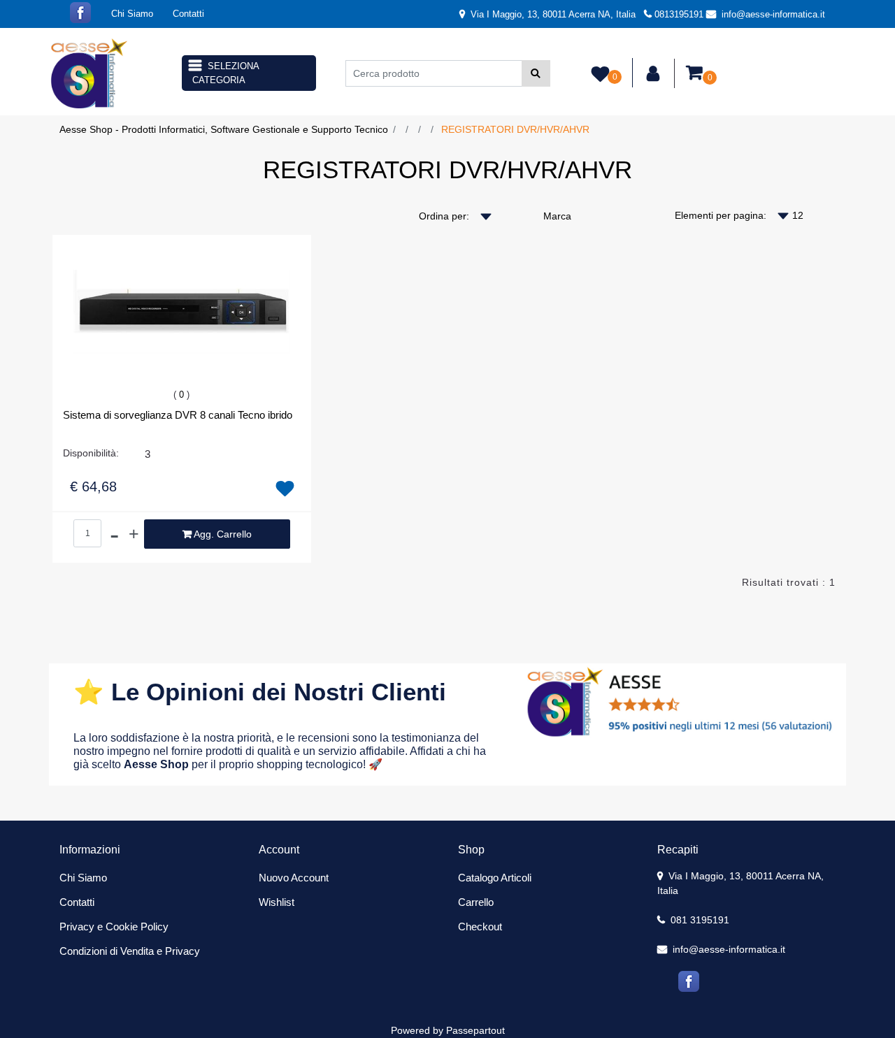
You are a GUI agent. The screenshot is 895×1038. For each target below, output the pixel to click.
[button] (536, 73)
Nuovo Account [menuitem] (294, 878)
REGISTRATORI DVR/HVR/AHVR (515, 129)
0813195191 (678, 14)
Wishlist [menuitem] (276, 902)
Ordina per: (444, 216)
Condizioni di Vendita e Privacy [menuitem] (129, 951)
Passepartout (475, 1030)
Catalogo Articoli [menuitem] (494, 878)
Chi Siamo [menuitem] (132, 13)
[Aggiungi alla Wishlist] (285, 489)
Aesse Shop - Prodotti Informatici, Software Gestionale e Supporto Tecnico (223, 129)
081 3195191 (698, 919)
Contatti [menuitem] (188, 13)
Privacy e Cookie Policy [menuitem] (114, 926)
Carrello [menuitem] (476, 902)
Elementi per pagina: (720, 215)
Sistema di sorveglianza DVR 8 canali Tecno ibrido (177, 415)
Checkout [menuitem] (480, 926)
